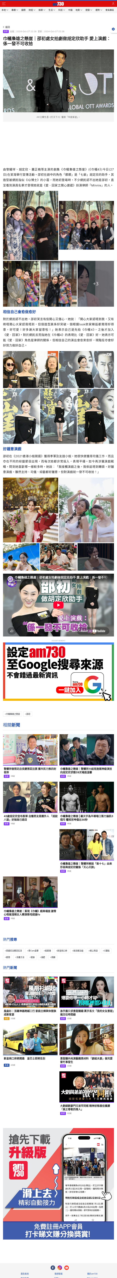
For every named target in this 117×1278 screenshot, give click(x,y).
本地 (7, 1065)
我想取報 (58, 1273)
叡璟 (8, 957)
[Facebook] (53, 1267)
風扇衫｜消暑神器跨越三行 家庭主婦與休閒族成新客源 (30, 1012)
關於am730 (92, 1273)
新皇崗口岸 (62, 950)
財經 (7, 1018)
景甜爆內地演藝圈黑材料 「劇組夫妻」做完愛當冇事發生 (86, 1060)
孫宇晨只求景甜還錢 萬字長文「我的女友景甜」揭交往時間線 (87, 1012)
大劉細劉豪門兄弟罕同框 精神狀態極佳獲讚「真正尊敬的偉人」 (85, 1107)
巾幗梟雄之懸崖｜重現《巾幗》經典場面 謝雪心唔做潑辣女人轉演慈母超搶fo (30, 913)
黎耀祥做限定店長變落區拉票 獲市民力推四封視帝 (30, 770)
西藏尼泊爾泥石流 (14, 950)
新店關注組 (78, 950)
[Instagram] (59, 1267)
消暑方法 (20, 957)
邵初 (28, 714)
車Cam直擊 (33, 950)
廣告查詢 (25, 1273)
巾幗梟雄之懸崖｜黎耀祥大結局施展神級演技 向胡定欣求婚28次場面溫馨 (86, 770)
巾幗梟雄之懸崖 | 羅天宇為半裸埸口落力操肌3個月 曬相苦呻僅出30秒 (86, 818)
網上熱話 (94, 950)
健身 (33, 957)
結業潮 (48, 950)
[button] (4, 4)
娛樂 (6, 31)
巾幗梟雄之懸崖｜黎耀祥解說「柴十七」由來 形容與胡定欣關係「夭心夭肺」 (86, 865)
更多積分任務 (74, 1248)
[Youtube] (66, 1267)
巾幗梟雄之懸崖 (13, 714)
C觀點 (107, 950)
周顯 (53, 957)
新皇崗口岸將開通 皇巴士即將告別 (24, 1058)
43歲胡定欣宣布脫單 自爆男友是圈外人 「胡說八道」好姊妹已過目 (31, 818)
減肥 (43, 957)
